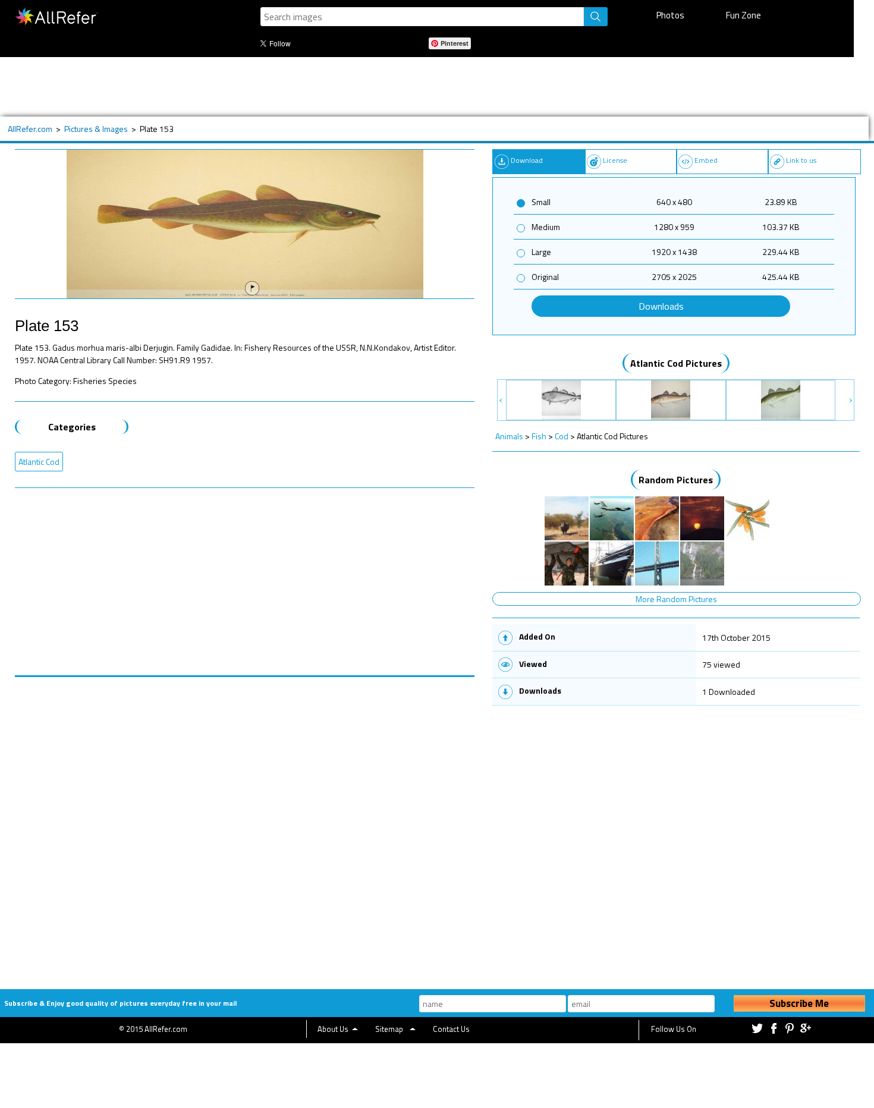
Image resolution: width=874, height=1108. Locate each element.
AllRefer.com (30, 128)
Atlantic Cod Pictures (676, 363)
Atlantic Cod (38, 461)
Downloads (661, 306)
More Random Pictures (676, 599)
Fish (539, 436)
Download (527, 160)
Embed (706, 160)
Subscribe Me (799, 1003)
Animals (509, 436)
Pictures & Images (96, 128)
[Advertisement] (392, 87)
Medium (546, 227)
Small (541, 202)
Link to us (801, 160)
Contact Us (451, 1029)
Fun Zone (743, 15)
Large (541, 251)
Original (545, 276)
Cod (561, 436)
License (615, 160)
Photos (670, 15)
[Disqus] (245, 825)
